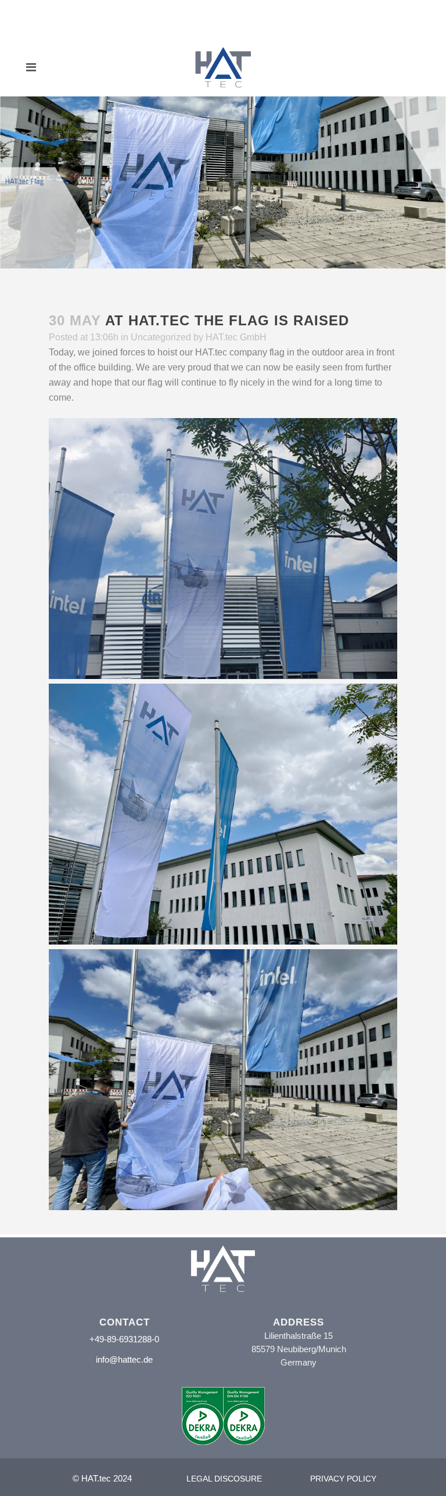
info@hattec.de (124, 1359)
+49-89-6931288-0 (124, 1339)
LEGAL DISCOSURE (224, 1478)
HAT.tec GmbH (236, 337)
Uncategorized (161, 337)
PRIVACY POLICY (343, 1478)
